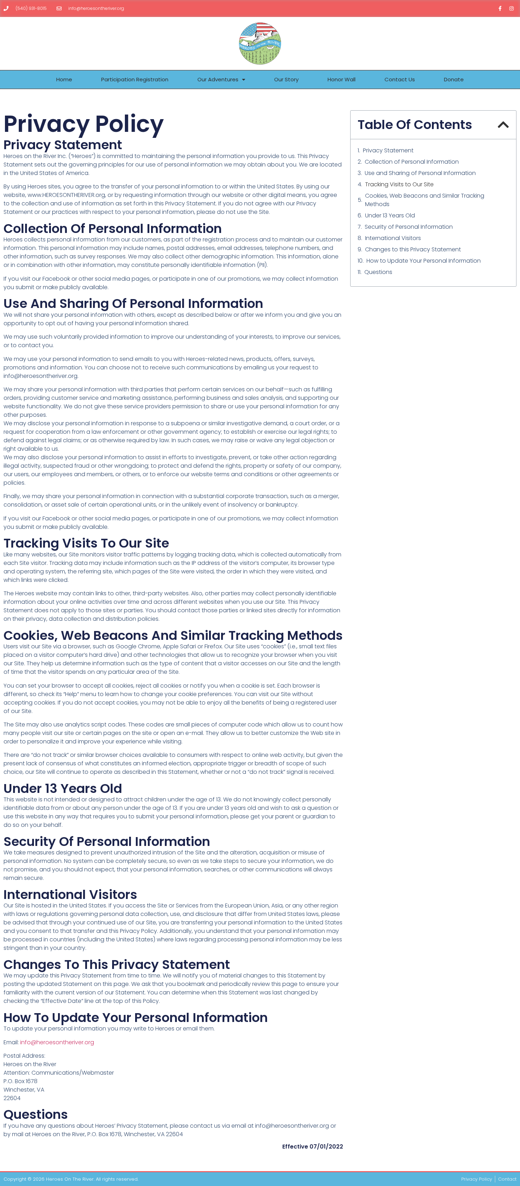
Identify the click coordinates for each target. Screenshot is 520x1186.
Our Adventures (217, 79)
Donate (454, 79)
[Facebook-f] (500, 8)
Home (64, 79)
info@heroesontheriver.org (57, 1042)
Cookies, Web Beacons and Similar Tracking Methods (424, 200)
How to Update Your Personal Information (423, 261)
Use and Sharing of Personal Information (420, 173)
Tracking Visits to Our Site (399, 184)
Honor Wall (342, 79)
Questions (378, 272)
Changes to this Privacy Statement (413, 249)
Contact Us (400, 79)
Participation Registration (134, 79)
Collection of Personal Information (412, 162)
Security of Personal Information (409, 227)
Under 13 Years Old (390, 215)
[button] (503, 124)
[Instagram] (511, 8)
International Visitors (393, 238)
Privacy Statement (388, 150)
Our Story (286, 79)
